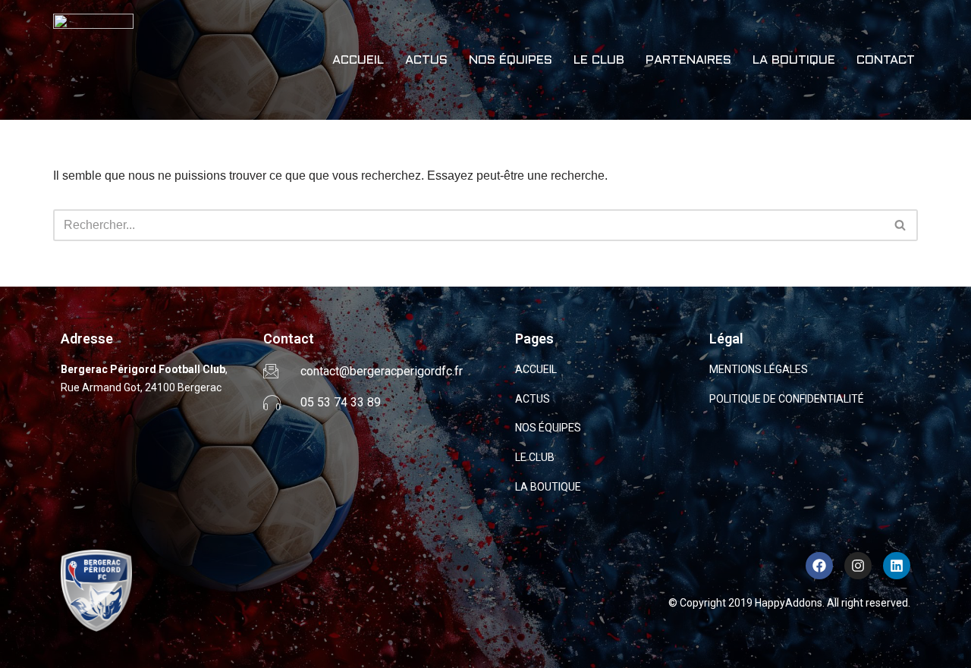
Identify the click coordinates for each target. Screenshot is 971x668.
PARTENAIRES (688, 60)
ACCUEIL (358, 60)
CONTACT (885, 60)
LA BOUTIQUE (794, 60)
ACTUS (426, 60)
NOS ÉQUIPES (510, 60)
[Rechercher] (901, 225)
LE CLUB (598, 60)
